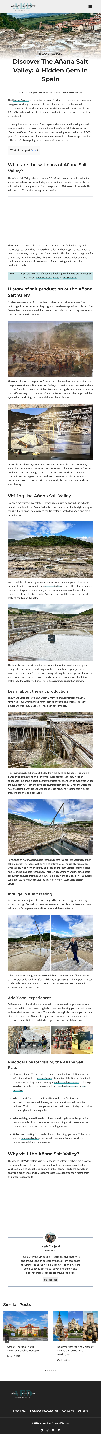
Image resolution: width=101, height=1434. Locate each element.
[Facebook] (41, 1430)
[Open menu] (90, 6)
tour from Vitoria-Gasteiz (66, 1082)
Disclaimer (83, 1410)
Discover (44, 53)
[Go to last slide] (7, 1339)
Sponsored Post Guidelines (44, 1410)
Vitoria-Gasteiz (44, 277)
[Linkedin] (53, 1430)
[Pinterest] (59, 1430)
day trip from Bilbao (68, 1085)
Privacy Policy (19, 1410)
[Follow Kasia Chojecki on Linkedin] (50, 1279)
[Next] (94, 1339)
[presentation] (25, 1326)
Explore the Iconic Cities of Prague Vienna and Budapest (75, 1350)
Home (20, 92)
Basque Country (20, 100)
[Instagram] (47, 1430)
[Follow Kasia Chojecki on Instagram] (45, 1279)
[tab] (45, 1370)
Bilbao (56, 277)
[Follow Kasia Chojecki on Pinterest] (55, 1279)
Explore (57, 53)
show (34, 150)
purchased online (30, 1138)
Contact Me (68, 1410)
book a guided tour (52, 585)
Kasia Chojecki (42, 87)
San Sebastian (69, 277)
